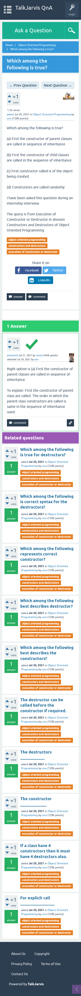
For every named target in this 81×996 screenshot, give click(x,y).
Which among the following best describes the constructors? (47, 653)
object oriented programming (27, 239)
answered (12, 355)
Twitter (58, 270)
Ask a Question (33, 30)
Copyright (42, 954)
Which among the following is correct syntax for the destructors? (47, 502)
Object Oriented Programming (52, 114)
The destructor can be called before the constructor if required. (43, 705)
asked (10, 114)
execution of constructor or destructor (33, 251)
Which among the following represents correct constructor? (47, 554)
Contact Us (19, 974)
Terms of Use (51, 964)
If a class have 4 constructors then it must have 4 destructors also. (45, 851)
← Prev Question (23, 85)
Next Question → (58, 85)
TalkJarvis (36, 984)
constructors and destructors (27, 245)
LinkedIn (44, 280)
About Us (18, 954)
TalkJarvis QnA (33, 8)
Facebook (32, 270)
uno (44, 465)
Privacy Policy (21, 964)
